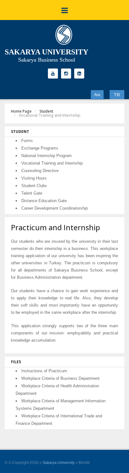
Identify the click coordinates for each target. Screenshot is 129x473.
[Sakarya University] (64, 36)
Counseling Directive (40, 170)
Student (46, 111)
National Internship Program (46, 155)
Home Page (21, 111)
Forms (27, 140)
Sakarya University (59, 462)
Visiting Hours (34, 178)
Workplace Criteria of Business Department (60, 378)
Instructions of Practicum (44, 371)
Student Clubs (34, 185)
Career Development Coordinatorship (54, 208)
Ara (97, 95)
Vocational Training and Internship (52, 163)
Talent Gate (31, 193)
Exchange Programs (39, 148)
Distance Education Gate (44, 200)
